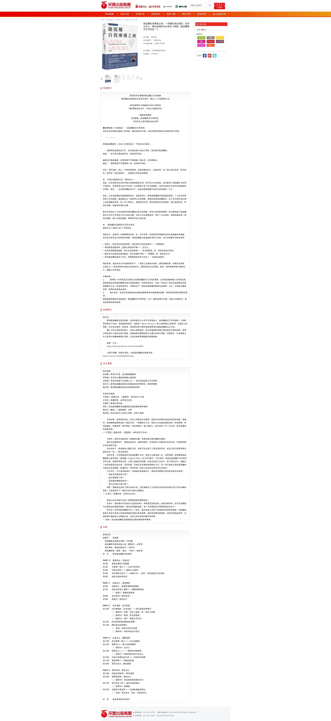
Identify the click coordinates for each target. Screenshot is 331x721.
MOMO (201, 45)
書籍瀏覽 (109, 14)
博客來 (201, 38)
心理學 (126, 20)
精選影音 (155, 14)
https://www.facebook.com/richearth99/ (125, 346)
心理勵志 (118, 20)
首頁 (102, 20)
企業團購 (219, 8)
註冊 (216, 4)
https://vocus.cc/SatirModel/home (118, 356)
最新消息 (125, 14)
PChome (210, 41)
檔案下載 (171, 14)
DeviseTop (170, 715)
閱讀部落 (140, 14)
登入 (222, 4)
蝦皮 (210, 45)
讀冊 (201, 41)
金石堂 (220, 38)
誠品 (210, 38)
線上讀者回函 (219, 14)
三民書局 (220, 41)
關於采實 (186, 14)
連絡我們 (201, 14)
